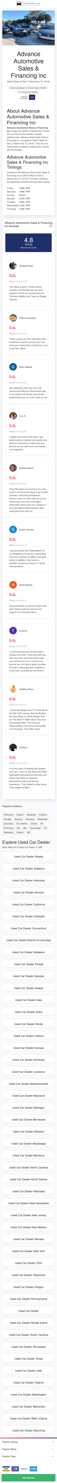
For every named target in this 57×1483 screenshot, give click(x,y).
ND (24, 828)
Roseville (31, 814)
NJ (18, 828)
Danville (18, 819)
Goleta (34, 823)
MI (42, 823)
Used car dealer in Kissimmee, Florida (28, 87)
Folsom (20, 832)
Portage (7, 819)
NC (28, 832)
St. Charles (22, 823)
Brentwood (43, 819)
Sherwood (8, 832)
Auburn (20, 814)
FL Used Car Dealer (28, 92)
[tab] (28, 225)
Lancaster (8, 823)
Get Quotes (29, 1477)
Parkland (30, 819)
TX (45, 828)
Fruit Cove (9, 828)
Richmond (8, 814)
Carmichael (35, 828)
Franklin (43, 814)
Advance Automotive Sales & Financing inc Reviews (28, 224)
